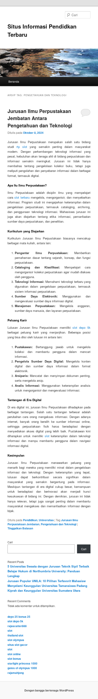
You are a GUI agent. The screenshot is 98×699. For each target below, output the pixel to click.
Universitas (46, 520)
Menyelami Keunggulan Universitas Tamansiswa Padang (47, 585)
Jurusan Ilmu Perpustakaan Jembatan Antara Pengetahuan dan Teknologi (40, 118)
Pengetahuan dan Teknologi (58, 524)
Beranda (13, 81)
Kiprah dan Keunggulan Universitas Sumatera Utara (44, 590)
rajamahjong (16, 673)
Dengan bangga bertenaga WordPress (49, 690)
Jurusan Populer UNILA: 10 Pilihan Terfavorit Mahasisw (47, 581)
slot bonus (14, 659)
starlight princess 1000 (22, 663)
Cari (10, 542)
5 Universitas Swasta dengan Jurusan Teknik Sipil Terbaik (48, 566)
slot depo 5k (81, 327)
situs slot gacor (18, 645)
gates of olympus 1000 (22, 668)
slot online (14, 654)
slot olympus (16, 640)
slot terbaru (21, 197)
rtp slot (21, 147)
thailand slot (15, 635)
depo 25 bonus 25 (19, 617)
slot (47, 436)
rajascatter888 (17, 626)
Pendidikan (30, 520)
